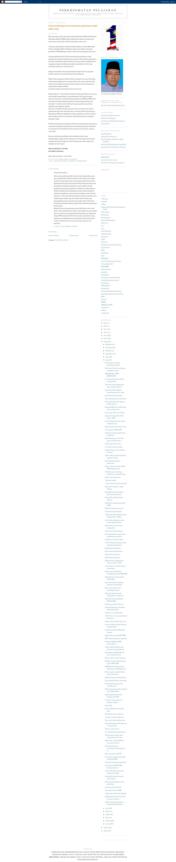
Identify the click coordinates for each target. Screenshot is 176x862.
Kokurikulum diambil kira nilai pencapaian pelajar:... (115, 797)
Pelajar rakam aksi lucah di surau (115, 426)
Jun (107, 808)
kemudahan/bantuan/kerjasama (111, 245)
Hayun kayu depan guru (113, 477)
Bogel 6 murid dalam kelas (113, 551)
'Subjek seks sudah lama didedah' (115, 793)
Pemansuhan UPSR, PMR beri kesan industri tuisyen (114, 653)
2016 (105, 323)
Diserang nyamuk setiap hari (114, 604)
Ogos (107, 357)
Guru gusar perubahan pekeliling (115, 762)
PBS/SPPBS (105, 266)
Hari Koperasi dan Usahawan (114, 714)
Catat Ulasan (52, 232)
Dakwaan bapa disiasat (112, 554)
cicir (102, 226)
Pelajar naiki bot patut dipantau (115, 658)
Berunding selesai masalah (113, 395)
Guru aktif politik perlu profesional (112, 462)
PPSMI (103, 302)
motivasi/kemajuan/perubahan (111, 261)
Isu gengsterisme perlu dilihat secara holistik (114, 380)
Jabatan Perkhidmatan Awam (110, 115)
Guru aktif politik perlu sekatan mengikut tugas (115, 422)
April (107, 814)
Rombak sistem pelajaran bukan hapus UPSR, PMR (115, 662)
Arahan (103, 204)
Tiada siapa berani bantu (113, 444)
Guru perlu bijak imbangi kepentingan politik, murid (114, 391)
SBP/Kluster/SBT (106, 305)
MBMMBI (104, 258)
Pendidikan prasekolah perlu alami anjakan (114, 777)
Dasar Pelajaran (61, 161)
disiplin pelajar (106, 234)
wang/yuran (105, 313)
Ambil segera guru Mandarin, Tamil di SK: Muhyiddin (114, 803)
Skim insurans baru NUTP (113, 754)
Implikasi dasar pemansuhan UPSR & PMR (114, 600)
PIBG (103, 296)
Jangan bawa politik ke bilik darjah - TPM (114, 417)
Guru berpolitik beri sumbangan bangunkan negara (115, 369)
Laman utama (73, 235)
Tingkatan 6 (105, 307)
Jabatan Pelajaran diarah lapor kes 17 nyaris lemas (116, 724)
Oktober (108, 351)
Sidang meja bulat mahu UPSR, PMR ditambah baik (115, 467)
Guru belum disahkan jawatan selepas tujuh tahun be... (114, 521)
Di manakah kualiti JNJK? (113, 790)
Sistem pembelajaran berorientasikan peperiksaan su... (115, 748)
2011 (105, 338)
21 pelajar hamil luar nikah (113, 447)
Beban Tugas (105, 212)
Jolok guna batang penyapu (114, 531)
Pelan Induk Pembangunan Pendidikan (113, 144)
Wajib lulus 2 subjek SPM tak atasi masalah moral (114, 741)
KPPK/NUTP (105, 157)
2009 (105, 828)
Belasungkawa (106, 217)
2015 (105, 326)
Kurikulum (104, 253)
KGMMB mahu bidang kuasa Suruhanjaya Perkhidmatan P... (115, 667)
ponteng (104, 299)
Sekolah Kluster (106, 134)
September (109, 354)
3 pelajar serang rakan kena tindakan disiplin (114, 701)
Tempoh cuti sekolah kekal (113, 613)
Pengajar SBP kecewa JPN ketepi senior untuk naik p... (115, 408)
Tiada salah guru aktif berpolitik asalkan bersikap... (115, 456)
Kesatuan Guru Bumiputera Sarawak (113, 163)
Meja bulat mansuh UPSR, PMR (115, 635)
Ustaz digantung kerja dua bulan (115, 398)
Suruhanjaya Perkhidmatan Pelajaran (113, 121)
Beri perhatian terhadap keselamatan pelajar (112, 364)
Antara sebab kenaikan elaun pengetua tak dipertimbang (114, 648)
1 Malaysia (104, 199)
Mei (107, 811)
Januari (108, 824)
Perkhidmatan (105, 285)
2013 (105, 332)
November (109, 347)
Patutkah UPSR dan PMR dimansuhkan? (113, 642)
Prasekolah (108, 705)
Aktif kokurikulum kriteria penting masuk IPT (113, 695)
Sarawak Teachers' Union (109, 160)
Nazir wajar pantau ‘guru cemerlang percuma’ (113, 589)
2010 (105, 342)
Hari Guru (104, 242)
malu (102, 256)
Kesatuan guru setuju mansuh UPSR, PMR (114, 578)
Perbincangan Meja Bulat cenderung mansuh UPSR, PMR (116, 572)
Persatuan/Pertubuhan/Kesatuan (111, 291)
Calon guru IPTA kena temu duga (116, 680)
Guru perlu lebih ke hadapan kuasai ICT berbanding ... (114, 583)
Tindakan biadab (110, 480)
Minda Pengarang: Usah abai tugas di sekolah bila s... (114, 439)
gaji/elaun (104, 236)
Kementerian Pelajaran (108, 118)
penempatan (105, 275)
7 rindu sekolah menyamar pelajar (116, 483)
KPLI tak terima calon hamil (114, 508)
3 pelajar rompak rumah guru (114, 717)
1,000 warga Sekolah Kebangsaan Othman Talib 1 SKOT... (116, 515)
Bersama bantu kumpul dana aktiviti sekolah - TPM (114, 561)
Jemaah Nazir (105, 124)
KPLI (103, 250)
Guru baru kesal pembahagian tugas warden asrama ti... (114, 385)
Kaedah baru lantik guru (113, 548)
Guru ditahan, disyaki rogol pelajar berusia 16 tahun (114, 736)
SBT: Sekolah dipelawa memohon (116, 638)
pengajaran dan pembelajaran (110, 277)
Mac (107, 817)
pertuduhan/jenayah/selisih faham (112, 294)
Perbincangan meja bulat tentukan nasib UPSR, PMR (116, 690)
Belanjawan (105, 215)
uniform (103, 310)
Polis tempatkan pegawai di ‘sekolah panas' (114, 685)
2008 (105, 831)
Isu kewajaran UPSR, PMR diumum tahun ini (113, 766)
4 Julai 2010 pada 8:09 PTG (66, 226)
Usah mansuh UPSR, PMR (113, 430)
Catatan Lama (93, 235)
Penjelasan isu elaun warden (114, 539)
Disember (109, 344)
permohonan (105, 288)
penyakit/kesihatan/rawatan (110, 280)
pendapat (72, 161)
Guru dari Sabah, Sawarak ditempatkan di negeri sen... (115, 594)
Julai (107, 360)
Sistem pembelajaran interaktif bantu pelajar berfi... (115, 608)
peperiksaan (82, 161)
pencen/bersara (106, 269)
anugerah (104, 201)
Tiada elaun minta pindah (113, 511)
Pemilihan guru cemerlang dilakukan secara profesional (115, 473)
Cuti (102, 228)
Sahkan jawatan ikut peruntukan (115, 677)
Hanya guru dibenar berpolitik (115, 412)
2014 (105, 329)
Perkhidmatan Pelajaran (88, 10)
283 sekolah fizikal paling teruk (115, 732)
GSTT (103, 239)
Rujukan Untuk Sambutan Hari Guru (113, 105)
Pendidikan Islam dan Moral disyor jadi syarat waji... (114, 493)
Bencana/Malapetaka (108, 220)
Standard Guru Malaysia (109, 136)
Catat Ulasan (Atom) (61, 240)
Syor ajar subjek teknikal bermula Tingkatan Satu (116, 625)
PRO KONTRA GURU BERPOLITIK (112, 375)
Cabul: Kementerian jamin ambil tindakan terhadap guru (115, 543)
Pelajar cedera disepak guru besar (115, 621)
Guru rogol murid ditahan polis (115, 720)
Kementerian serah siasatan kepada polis (113, 526)
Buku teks (104, 223)
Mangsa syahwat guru (112, 729)
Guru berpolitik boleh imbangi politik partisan (115, 403)
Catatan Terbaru (53, 235)
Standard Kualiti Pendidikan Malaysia (113, 147)
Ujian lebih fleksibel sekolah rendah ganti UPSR (114, 772)
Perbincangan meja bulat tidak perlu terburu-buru (115, 673)
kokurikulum (105, 247)
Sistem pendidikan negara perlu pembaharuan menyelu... (115, 535)
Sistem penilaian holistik (113, 787)
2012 (105, 335)
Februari (108, 821)
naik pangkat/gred (107, 264)
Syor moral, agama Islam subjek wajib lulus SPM (115, 758)
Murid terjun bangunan (112, 557)
